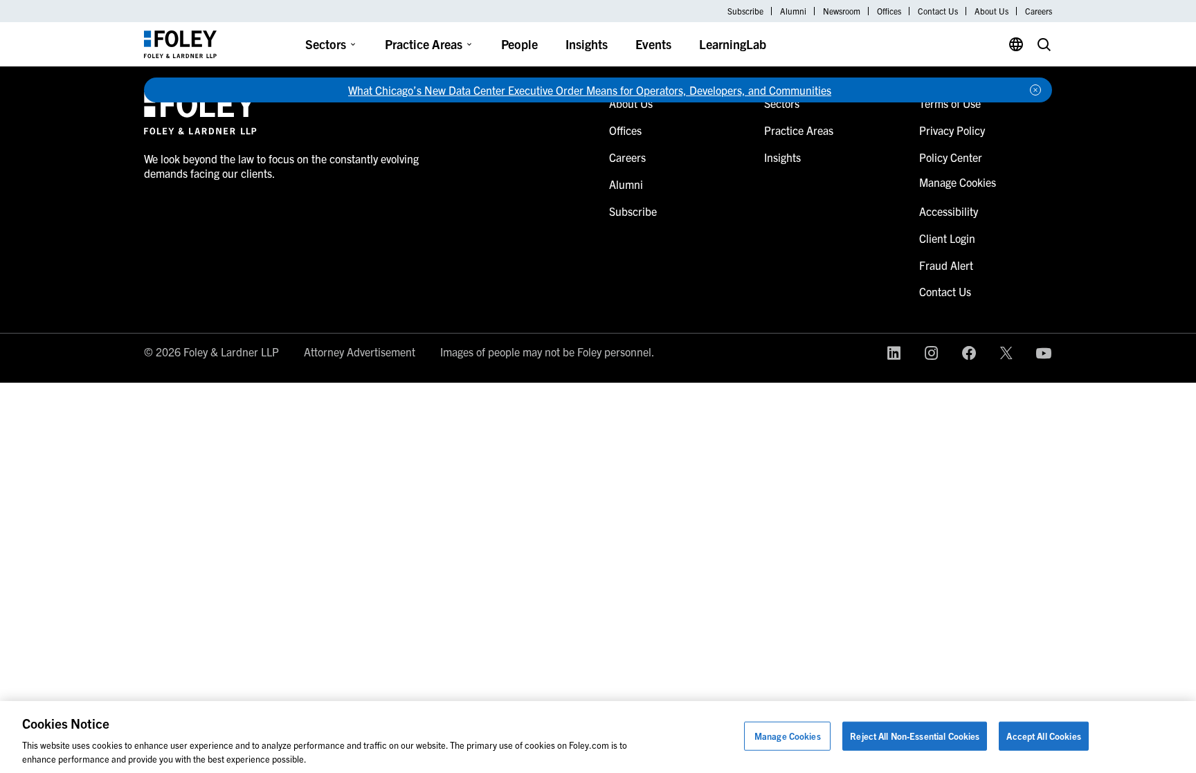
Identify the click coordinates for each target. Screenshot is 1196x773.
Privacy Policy (952, 130)
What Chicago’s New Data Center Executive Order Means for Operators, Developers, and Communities (589, 90)
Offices (889, 11)
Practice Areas (423, 44)
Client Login (947, 238)
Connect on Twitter (1006, 353)
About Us (991, 11)
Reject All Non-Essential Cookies (914, 736)
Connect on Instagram (931, 353)
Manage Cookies (787, 736)
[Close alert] (1035, 90)
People (519, 44)
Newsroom (841, 11)
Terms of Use (950, 103)
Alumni (793, 11)
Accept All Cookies (1043, 736)
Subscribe (745, 11)
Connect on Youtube (1043, 353)
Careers (1038, 11)
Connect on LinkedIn (894, 353)
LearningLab (732, 44)
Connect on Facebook (969, 353)
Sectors (325, 44)
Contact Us (938, 11)
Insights (586, 44)
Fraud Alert (946, 265)
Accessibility (948, 211)
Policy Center (950, 157)
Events (653, 44)
